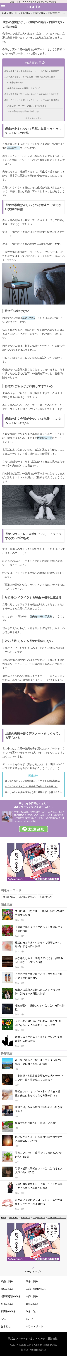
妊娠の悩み (32, 1303)
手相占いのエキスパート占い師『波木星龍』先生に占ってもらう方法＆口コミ (37, 1093)
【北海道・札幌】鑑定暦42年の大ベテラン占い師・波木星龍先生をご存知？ (39, 1077)
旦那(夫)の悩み (39, 13)
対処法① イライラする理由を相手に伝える (26, 105)
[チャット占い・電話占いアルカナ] (33, 880)
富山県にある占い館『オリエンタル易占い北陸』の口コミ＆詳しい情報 (38, 1062)
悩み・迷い (13, 13)
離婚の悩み (9, 896)
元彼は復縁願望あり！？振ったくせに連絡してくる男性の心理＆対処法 (38, 1186)
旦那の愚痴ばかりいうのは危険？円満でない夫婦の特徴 (29, 76)
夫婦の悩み (25, 13)
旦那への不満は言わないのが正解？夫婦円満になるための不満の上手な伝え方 (38, 1023)
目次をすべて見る (33, 118)
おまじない (7, 1326)
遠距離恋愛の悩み (11, 1296)
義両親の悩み (8, 1311)
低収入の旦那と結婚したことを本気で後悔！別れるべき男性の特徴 (37, 991)
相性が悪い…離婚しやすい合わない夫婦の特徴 (40, 1007)
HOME (3, 13)
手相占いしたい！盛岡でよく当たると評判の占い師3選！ (38, 1154)
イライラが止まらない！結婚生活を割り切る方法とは (31, 786)
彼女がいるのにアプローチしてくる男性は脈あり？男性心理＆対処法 (38, 1202)
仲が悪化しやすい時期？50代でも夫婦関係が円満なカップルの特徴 (39, 960)
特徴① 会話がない (15, 82)
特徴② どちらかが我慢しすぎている (23, 88)
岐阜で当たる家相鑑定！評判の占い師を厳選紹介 (38, 1109)
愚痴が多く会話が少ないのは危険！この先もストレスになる (31, 94)
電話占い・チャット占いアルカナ (26, 1338)
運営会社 (52, 1338)
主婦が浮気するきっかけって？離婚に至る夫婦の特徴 (38, 928)
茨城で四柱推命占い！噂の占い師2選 (35, 1122)
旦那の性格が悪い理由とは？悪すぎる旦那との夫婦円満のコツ (38, 976)
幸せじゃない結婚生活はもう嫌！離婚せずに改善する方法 (33, 792)
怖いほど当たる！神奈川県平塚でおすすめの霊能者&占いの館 (38, 1139)
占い (3, 1319)
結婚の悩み (7, 1281)
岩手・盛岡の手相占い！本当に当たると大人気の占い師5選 (38, 1170)
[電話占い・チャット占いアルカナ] (33, 1260)
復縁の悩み (7, 1288)
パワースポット (34, 1326)
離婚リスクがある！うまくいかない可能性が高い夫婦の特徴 (38, 1039)
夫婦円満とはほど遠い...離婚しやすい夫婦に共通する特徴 (39, 913)
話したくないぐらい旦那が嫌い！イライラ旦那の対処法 (32, 780)
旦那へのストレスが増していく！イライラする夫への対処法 (31, 99)
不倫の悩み (32, 1281)
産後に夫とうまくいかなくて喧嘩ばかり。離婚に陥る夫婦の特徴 (38, 944)
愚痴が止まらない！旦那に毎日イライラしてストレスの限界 (31, 70)
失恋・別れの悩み (36, 1288)
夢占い (29, 1319)
